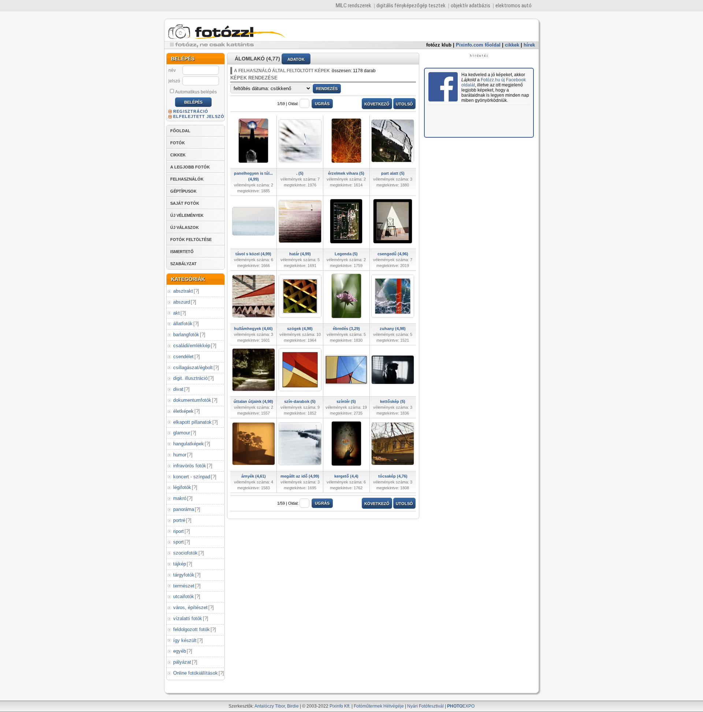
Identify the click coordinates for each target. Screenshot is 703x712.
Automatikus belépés (196, 91)
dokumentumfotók (192, 400)
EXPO (461, 706)
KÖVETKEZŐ (377, 104)
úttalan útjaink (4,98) (253, 401)
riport (178, 531)
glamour (181, 432)
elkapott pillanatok (192, 422)
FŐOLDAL (180, 131)
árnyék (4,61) (253, 476)
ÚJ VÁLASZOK (184, 227)
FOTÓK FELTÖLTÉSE (191, 239)
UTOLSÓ (404, 104)
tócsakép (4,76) (393, 476)
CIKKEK (178, 155)
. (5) (300, 173)
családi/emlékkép (191, 345)
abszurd (181, 302)
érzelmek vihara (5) (346, 173)
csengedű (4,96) (392, 254)
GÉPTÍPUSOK (183, 191)
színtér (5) (346, 401)
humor (179, 454)
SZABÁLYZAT (183, 264)
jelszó (174, 81)
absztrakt (183, 291)
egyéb (179, 651)
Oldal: (293, 103)
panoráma (183, 509)
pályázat (182, 662)
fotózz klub (438, 45)
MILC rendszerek (353, 5)
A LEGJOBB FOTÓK (190, 167)
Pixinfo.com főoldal (478, 45)
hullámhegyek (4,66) (253, 328)
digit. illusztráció (190, 378)
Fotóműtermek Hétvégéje (379, 706)
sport (178, 542)
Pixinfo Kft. (340, 706)
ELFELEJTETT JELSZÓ (198, 116)
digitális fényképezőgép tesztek (411, 5)
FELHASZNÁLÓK (187, 179)
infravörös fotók (189, 465)
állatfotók (183, 323)
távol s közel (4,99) (253, 254)
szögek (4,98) (300, 328)
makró (179, 498)
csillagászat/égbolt (193, 367)
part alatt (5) (393, 173)
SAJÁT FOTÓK (184, 203)
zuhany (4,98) (393, 328)
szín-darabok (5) (300, 401)
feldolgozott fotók (191, 629)
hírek (529, 45)
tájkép (179, 564)
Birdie (293, 706)
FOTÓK (177, 143)
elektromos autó (513, 5)
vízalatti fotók (187, 618)
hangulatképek (188, 443)
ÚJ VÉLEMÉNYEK (187, 215)
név (172, 70)
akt (176, 313)
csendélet (183, 356)
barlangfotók (186, 334)
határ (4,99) (300, 254)
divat (178, 389)
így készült (185, 640)
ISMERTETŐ (182, 251)
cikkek (512, 45)
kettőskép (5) (392, 401)
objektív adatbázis (470, 5)
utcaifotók (183, 596)
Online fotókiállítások (195, 673)
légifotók (182, 487)
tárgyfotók (183, 575)
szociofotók (185, 553)
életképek (183, 411)
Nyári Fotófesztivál (425, 706)
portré (179, 520)
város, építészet (190, 607)
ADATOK (296, 59)
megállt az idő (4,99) (299, 476)
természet (183, 586)
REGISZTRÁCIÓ (190, 111)
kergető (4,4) (346, 476)
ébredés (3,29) (346, 328)
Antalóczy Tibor (269, 706)
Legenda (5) (346, 254)
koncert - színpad (191, 476)
